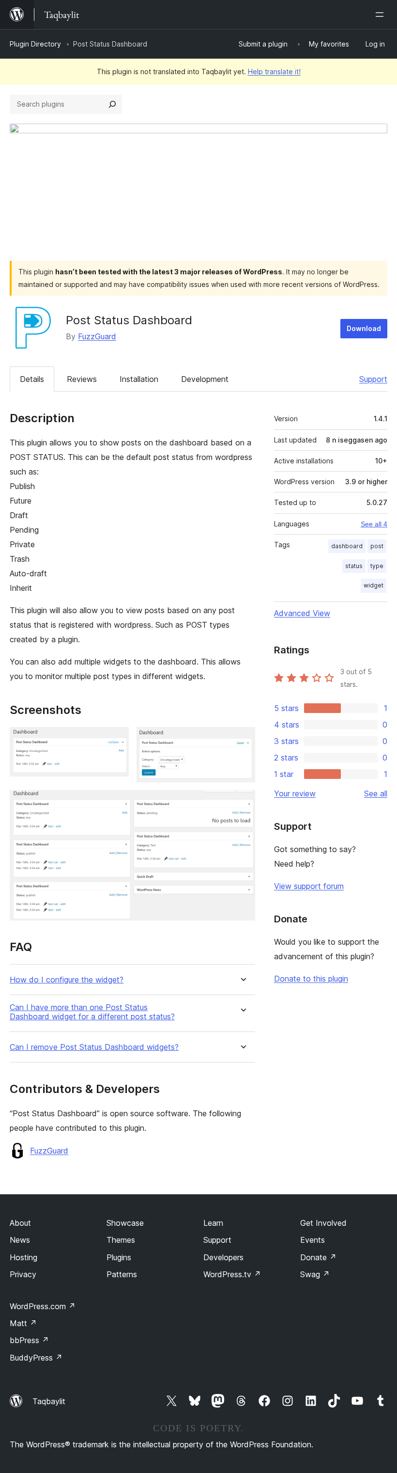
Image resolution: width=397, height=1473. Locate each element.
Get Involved (323, 1223)
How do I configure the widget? (66, 979)
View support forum (309, 886)
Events (312, 1240)
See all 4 (374, 524)
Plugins (119, 1257)
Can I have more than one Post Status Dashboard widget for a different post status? (92, 1012)
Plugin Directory (35, 44)
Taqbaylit (48, 1401)
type (376, 566)
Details (32, 379)
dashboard (347, 546)
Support (373, 379)
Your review (295, 793)
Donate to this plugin (311, 978)
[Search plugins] (112, 104)
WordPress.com (43, 1306)
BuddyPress (36, 1357)
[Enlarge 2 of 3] (242, 740)
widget (373, 585)
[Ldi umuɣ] (381, 14)
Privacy (23, 1274)
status (354, 566)
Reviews (82, 379)
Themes (121, 1240)
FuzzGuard (97, 336)
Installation (139, 379)
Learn (213, 1223)
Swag (315, 1274)
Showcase (125, 1223)
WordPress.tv (232, 1274)
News (20, 1240)
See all (375, 793)
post (376, 546)
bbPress (29, 1340)
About (20, 1223)
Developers (223, 1257)
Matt (23, 1323)
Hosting (23, 1257)
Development (205, 379)
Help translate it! (274, 71)
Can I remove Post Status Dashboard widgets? (94, 1047)
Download (364, 328)
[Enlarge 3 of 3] (242, 803)
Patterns (122, 1274)
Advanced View (302, 613)
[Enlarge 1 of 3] (116, 740)
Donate (318, 1257)
